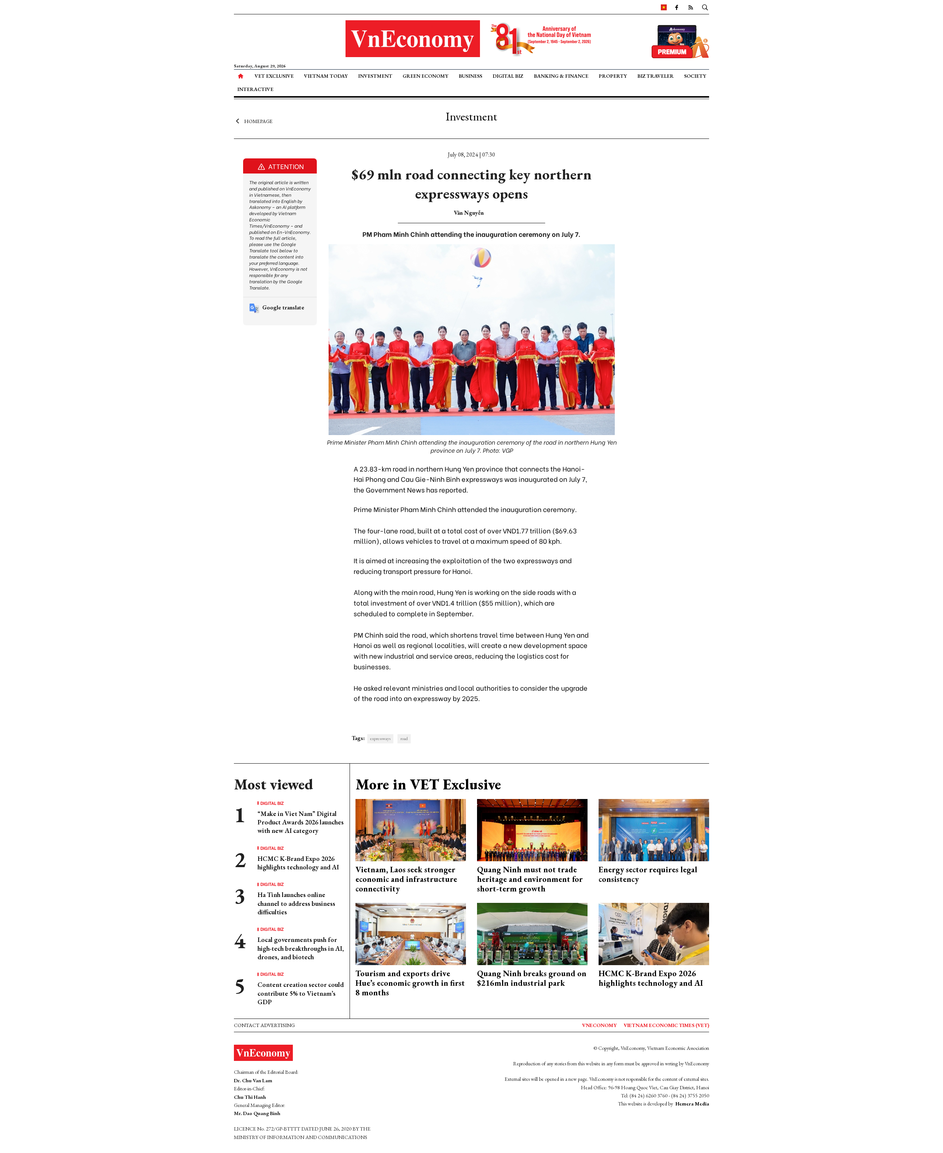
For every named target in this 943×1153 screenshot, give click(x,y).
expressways (380, 739)
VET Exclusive (274, 76)
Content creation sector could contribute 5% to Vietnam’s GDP (300, 993)
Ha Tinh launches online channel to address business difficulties (296, 903)
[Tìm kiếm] (705, 7)
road (404, 739)
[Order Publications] (680, 41)
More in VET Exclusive (428, 784)
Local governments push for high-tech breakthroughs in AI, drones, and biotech (300, 948)
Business (470, 76)
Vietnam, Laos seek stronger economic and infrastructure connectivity (406, 879)
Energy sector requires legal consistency (648, 874)
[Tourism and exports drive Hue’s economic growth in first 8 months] (410, 933)
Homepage (258, 121)
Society (695, 76)
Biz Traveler (655, 76)
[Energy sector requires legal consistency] (654, 829)
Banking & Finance (561, 76)
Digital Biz (507, 76)
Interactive (255, 89)
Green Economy (425, 76)
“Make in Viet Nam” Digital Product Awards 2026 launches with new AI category (300, 822)
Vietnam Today (326, 76)
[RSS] (691, 7)
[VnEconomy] (664, 7)
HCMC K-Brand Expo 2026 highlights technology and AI (298, 862)
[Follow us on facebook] (677, 7)
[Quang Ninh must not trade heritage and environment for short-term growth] (532, 829)
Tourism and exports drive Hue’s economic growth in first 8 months (410, 983)
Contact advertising (264, 1025)
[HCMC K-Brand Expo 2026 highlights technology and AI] (654, 933)
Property (613, 76)
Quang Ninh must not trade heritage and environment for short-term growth (530, 879)
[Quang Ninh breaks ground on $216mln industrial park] (532, 933)
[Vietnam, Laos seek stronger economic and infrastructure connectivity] (410, 829)
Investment (375, 76)
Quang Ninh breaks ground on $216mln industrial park (531, 978)
